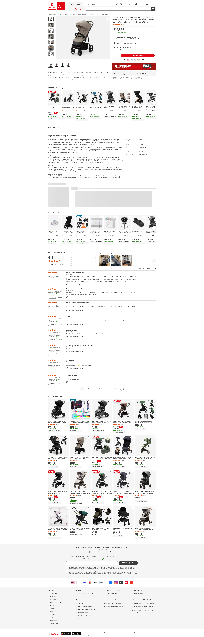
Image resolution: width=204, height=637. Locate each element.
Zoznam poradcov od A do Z (85, 593)
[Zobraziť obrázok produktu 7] (51, 53)
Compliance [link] (91, 632)
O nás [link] (84, 632)
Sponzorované (51, 106)
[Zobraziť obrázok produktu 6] (51, 48)
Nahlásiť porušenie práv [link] (84, 618)
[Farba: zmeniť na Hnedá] (56, 65)
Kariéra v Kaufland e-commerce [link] (114, 606)
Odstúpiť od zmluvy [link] (83, 612)
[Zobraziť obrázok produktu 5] (51, 42)
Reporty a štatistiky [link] (139, 593)
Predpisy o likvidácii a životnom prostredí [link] (140, 632)
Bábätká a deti (54, 605)
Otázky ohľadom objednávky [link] (85, 606)
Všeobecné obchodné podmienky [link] (120, 632)
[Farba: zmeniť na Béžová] (50, 65)
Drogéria (52, 614)
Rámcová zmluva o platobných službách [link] (144, 603)
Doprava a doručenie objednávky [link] (87, 615)
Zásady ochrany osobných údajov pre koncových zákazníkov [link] (143, 611)
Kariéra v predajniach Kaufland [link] (114, 603)
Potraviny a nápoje (55, 623)
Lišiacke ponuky (54, 593)
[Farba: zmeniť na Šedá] (68, 65)
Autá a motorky (54, 620)
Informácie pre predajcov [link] (112, 593)
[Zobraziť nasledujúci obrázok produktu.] (51, 58)
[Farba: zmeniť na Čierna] (62, 65)
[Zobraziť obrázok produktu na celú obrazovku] (83, 37)
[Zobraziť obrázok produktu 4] (51, 36)
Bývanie (52, 608)
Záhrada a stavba (54, 599)
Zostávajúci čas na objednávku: (128, 39)
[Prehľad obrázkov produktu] (51, 37)
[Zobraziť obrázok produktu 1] (51, 19)
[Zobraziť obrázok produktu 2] (51, 25)
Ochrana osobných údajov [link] (103, 632)
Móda (51, 611)
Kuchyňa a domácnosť (56, 602)
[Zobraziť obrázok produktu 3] (51, 30)
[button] (83, 257)
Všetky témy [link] (81, 603)
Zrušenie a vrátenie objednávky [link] (86, 609)
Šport (51, 617)
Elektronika (53, 596)
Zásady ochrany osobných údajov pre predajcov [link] (143, 607)
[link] (91, 4)
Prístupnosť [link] (86, 635)
